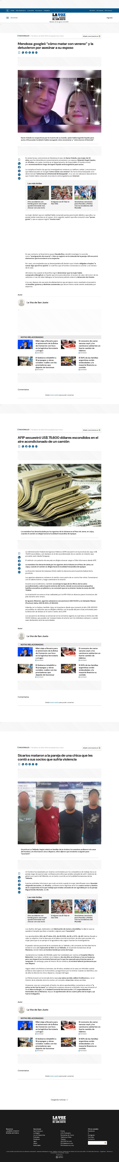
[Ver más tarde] (19, 52)
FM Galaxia (100, 10)
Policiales (38, 10)
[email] (33, 52)
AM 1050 (92, 10)
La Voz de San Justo (37, 302)
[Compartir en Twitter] (30, 52)
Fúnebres (47, 10)
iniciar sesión (54, 395)
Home (12, 10)
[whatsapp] (23, 52)
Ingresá (109, 18)
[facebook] (26, 52)
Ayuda (67, 1153)
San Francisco (21, 10)
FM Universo (108, 10)
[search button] (7, 10)
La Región (30, 10)
